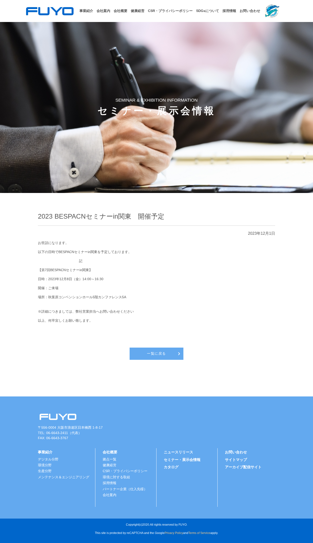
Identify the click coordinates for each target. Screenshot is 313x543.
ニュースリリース (178, 452)
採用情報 (229, 11)
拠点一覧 (109, 459)
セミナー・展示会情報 (182, 460)
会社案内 (103, 11)
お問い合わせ (250, 11)
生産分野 (45, 471)
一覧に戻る (156, 353)
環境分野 (45, 465)
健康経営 (138, 11)
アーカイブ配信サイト (243, 467)
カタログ (171, 467)
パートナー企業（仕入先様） (125, 489)
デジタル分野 (48, 459)
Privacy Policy (174, 533)
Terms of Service (199, 533)
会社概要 (120, 11)
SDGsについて (207, 11)
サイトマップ (236, 460)
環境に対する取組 (116, 477)
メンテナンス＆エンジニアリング (63, 477)
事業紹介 (86, 11)
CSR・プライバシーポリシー (170, 11)
